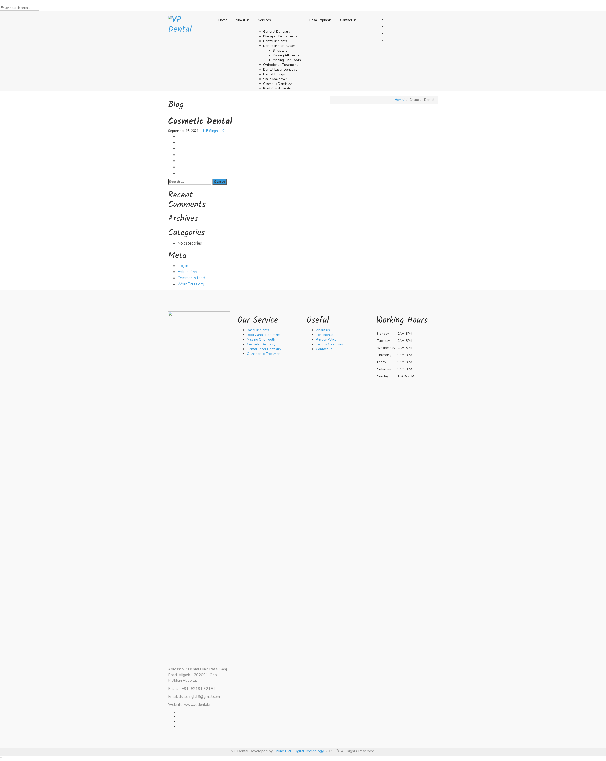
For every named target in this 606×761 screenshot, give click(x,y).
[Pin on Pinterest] (179, 154)
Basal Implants (320, 20)
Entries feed (188, 272)
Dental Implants (275, 41)
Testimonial (324, 335)
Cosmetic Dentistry (277, 83)
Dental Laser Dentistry (280, 69)
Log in (183, 265)
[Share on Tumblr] (179, 173)
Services (264, 20)
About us (243, 20)
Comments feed (191, 278)
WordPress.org (191, 284)
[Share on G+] (179, 148)
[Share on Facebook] (179, 136)
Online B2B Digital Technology (299, 751)
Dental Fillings (274, 74)
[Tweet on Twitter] (179, 142)
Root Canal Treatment (280, 88)
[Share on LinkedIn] (179, 161)
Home (222, 20)
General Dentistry (276, 31)
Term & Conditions (330, 344)
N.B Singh (210, 131)
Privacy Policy (326, 339)
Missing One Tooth (287, 60)
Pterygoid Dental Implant (282, 36)
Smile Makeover (275, 79)
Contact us (348, 20)
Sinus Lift (280, 50)
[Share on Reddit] (179, 167)
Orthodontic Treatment (280, 64)
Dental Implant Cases (279, 46)
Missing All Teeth (286, 55)
